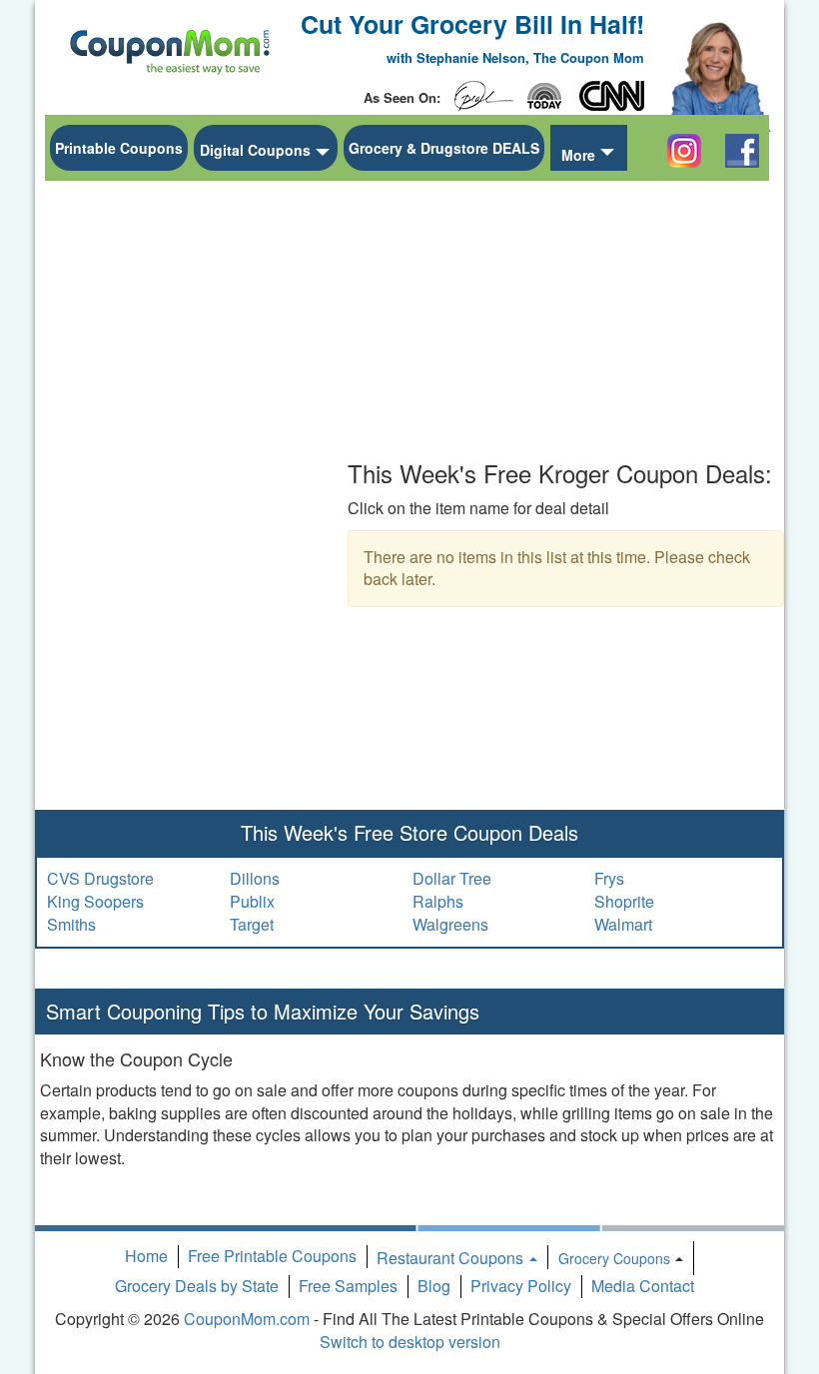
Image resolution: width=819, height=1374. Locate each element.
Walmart (623, 924)
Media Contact (642, 1285)
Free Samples (348, 1285)
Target (252, 924)
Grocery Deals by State (197, 1285)
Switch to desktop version (410, 1341)
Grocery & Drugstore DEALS (444, 148)
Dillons (255, 878)
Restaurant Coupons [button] (452, 1257)
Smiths (71, 924)
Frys (609, 878)
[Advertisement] (200, 490)
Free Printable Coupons (272, 1255)
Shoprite (624, 901)
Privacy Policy (520, 1285)
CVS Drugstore (100, 878)
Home (146, 1255)
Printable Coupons (119, 148)
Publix (252, 901)
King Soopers (95, 901)
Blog (433, 1285)
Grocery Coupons (614, 1258)
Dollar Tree (451, 878)
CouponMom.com (247, 1318)
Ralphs (437, 901)
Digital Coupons (255, 150)
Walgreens (450, 924)
